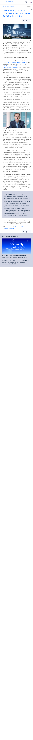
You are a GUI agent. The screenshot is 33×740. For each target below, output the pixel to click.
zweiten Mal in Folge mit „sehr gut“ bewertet (15, 62)
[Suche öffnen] (26, 2)
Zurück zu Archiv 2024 (8, 6)
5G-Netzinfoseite (13, 255)
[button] (23, 20)
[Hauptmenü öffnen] (2, 2)
